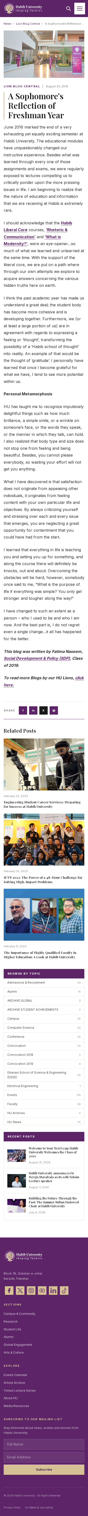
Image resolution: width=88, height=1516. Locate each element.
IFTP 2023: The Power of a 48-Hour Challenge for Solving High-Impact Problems (43, 879)
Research (11, 1321)
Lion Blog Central (28, 23)
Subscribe (44, 1469)
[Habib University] (23, 8)
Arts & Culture (14, 1352)
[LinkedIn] (53, 1290)
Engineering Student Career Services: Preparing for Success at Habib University (42, 804)
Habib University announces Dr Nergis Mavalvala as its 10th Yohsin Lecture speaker (54, 1177)
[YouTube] (42, 1290)
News (7, 23)
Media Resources (16, 1406)
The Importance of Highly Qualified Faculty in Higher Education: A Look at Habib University (40, 954)
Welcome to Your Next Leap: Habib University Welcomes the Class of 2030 (53, 1152)
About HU (11, 1398)
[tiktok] (64, 1290)
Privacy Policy (12, 1507)
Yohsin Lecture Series (20, 1390)
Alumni (8, 1337)
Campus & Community (19, 1314)
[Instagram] (31, 1290)
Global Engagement (18, 1344)
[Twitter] (20, 1290)
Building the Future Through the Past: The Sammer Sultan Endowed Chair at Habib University (54, 1202)
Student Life (12, 1329)
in (33, 710)
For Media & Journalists (39, 1507)
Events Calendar (15, 1375)
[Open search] (68, 8)
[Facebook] (9, 1290)
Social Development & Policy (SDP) (37, 658)
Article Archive (14, 1383)
